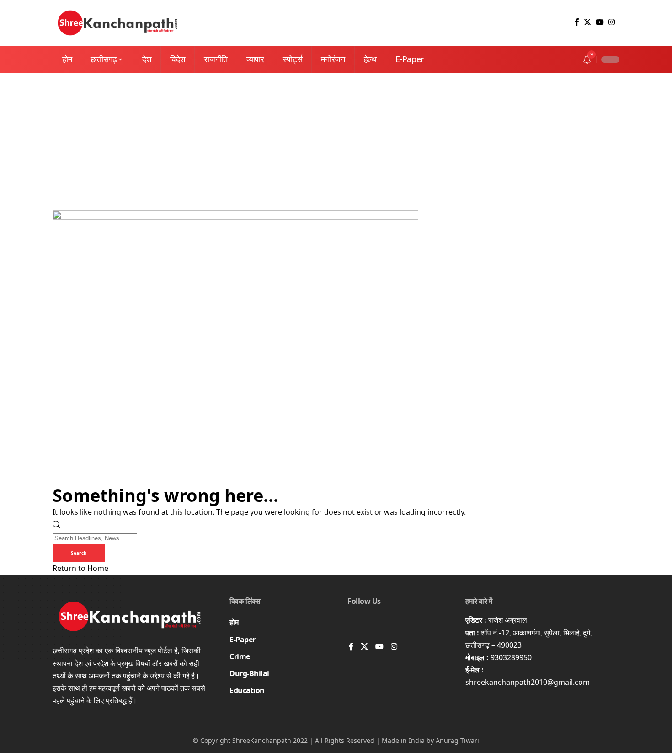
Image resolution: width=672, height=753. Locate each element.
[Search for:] (95, 537)
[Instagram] (611, 22)
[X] (587, 22)
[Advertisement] (336, 142)
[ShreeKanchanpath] (117, 23)
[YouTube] (599, 22)
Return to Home (80, 568)
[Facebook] (576, 22)
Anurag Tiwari (457, 740)
